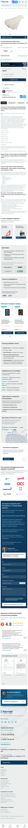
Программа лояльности (6, 783)
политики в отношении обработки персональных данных (14, 598)
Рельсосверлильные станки (7, 801)
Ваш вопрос (4, 586)
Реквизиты (3, 773)
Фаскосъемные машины (6, 799)
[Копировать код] (11, 47)
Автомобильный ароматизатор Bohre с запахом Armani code (19, 322)
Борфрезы (3, 798)
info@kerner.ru (6, 744)
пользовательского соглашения (11, 599)
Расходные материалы (6, 59)
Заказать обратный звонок (7, 730)
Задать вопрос (7, 458)
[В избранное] (12, 307)
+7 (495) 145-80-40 (7, 739)
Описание (4, 102)
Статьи (2, 788)
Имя (3, 561)
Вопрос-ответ (4, 785)
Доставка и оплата (5, 780)
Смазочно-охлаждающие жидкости (9, 796)
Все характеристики (22, 55)
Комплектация (21, 102)
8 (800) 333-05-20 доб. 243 (9, 97)
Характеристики (12, 102)
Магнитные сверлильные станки (8, 793)
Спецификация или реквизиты (8, 580)
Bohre (11, 50)
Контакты (3, 775)
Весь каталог (4, 802)
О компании (3, 769)
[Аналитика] (12, 308)
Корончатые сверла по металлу (8, 795)
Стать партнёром (4, 782)
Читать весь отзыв (6, 638)
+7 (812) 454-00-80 (7, 735)
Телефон (4, 567)
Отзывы (2, 772)
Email (3, 574)
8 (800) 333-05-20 (7, 728)
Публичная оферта (5, 816)
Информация (4, 770)
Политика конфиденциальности (17, 816)
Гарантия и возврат (5, 786)
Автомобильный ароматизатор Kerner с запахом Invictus (6, 322)
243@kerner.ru (5, 95)
